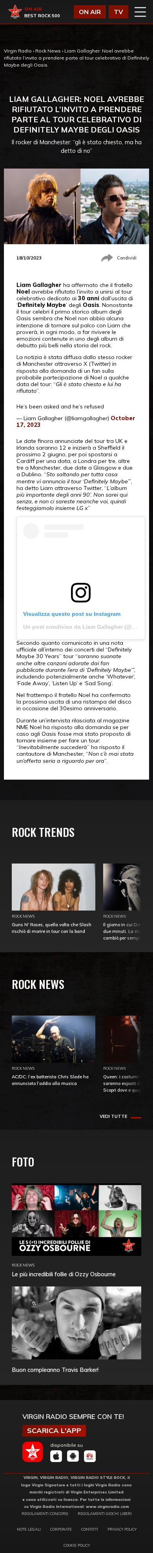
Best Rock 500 (42, 15)
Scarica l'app (54, 1430)
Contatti (89, 1529)
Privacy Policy (122, 1529)
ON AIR (90, 12)
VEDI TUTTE (113, 1116)
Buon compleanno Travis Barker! (55, 1369)
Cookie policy (77, 1545)
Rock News (48, 51)
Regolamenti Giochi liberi (105, 1513)
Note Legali (29, 1529)
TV (118, 12)
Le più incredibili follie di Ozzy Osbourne (64, 1274)
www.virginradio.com (107, 1506)
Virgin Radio (18, 51)
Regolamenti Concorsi (45, 1513)
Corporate (61, 1529)
